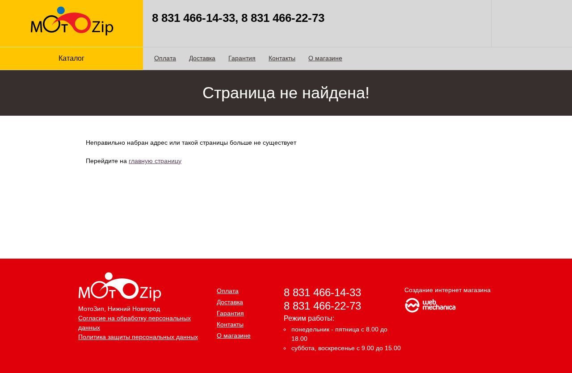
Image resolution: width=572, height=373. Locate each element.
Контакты (282, 58)
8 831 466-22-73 (322, 306)
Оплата (165, 58)
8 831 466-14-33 (322, 292)
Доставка (202, 58)
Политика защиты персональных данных (138, 336)
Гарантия (242, 58)
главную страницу (155, 160)
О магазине (325, 58)
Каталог (71, 58)
